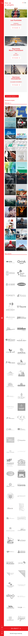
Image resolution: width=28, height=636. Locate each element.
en (25, 2)
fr (22, 2)
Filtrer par (7, 103)
